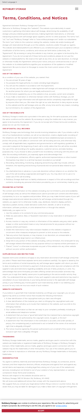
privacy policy (61, 406)
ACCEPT (41, 411)
